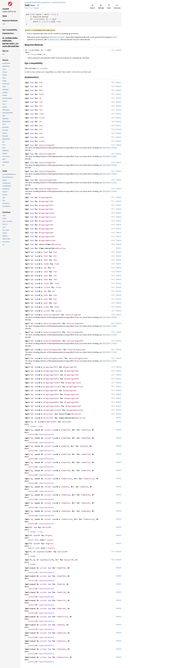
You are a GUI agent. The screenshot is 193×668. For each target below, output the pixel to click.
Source (36, 8)
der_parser (42, 2)
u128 (41, 137)
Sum (31, 82)
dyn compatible (42, 68)
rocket (27, 2)
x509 (35, 2)
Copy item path (38, 5)
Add (35, 540)
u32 (40, 129)
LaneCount (31, 434)
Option (44, 552)
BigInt (49, 535)
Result (48, 560)
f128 (41, 94)
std (61, 2)
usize (42, 141)
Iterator (46, 22)
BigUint (49, 543)
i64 (40, 110)
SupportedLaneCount (46, 434)
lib (58, 2)
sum (34, 19)
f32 (40, 86)
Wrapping (43, 197)
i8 (40, 98)
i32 (40, 106)
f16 (40, 82)
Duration (56, 244)
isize (42, 118)
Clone (40, 426)
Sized (53, 14)
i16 (40, 102)
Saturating (44, 145)
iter (64, 2)
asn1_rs (49, 2)
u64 (40, 133)
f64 (40, 90)
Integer (33, 426)
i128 (41, 114)
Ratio (49, 422)
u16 (40, 125)
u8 (40, 121)
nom (54, 2)
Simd (63, 430)
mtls (31, 2)
